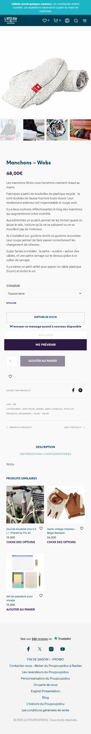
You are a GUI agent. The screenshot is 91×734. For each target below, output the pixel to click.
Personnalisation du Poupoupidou (45, 678)
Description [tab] (45, 447)
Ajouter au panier (42, 361)
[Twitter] (39, 649)
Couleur (13, 286)
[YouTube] (62, 649)
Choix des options (20, 542)
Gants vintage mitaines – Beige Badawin (61, 530)
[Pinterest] (81, 391)
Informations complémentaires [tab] (45, 454)
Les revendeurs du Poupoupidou (45, 672)
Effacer (11, 303)
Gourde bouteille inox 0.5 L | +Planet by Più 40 (21, 530)
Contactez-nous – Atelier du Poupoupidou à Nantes (46, 665)
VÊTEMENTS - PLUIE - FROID (34, 414)
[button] (45, 20)
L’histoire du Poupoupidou (45, 704)
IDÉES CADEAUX (53, 409)
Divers (40, 409)
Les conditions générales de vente (45, 710)
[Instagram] (51, 649)
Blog (45, 697)
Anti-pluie (28, 409)
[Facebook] (74, 391)
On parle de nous (46, 685)
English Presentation (45, 691)
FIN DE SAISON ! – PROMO (45, 659)
